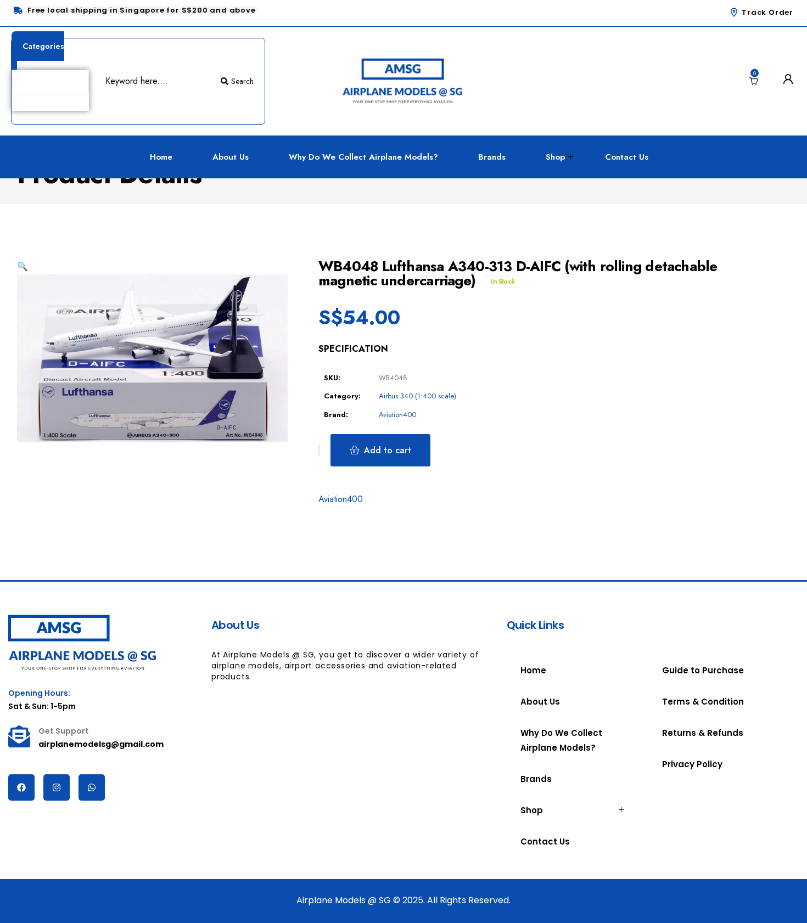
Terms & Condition (703, 701)
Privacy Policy (692, 764)
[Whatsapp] (92, 787)
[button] (22, 266)
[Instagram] (56, 787)
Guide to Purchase (703, 670)
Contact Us (626, 157)
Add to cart (387, 450)
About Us (230, 157)
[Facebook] (21, 787)
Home (161, 157)
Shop (555, 157)
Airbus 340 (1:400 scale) (417, 396)
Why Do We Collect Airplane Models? (363, 157)
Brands (492, 157)
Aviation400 (397, 414)
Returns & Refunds (702, 733)
